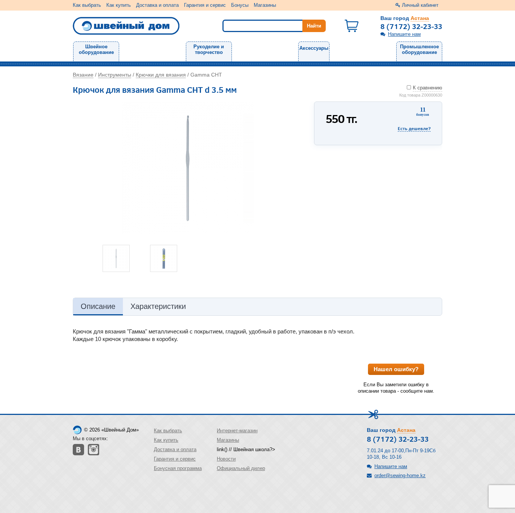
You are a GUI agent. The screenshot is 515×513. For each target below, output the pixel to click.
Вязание (83, 75)
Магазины (265, 5)
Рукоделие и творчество (208, 49)
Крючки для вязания (161, 75)
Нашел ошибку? (396, 369)
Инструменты (114, 75)
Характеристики (158, 306)
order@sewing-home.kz (400, 475)
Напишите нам (404, 34)
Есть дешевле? (414, 128)
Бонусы (239, 5)
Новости (226, 459)
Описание (98, 306)
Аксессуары (313, 48)
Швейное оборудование (96, 49)
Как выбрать (87, 5)
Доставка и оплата (157, 5)
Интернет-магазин (237, 430)
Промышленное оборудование (419, 49)
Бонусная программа (178, 468)
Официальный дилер (241, 468)
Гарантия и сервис (205, 5)
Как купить (118, 5)
